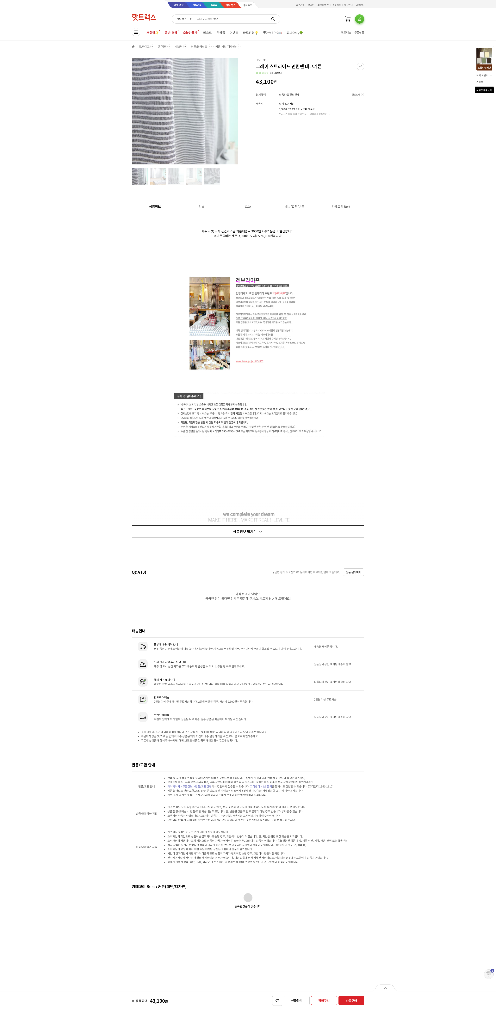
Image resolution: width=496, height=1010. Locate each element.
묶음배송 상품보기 (318, 114)
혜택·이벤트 (482, 75)
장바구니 (324, 1000)
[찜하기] (277, 1001)
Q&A (248, 206)
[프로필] (359, 19)
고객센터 (360, 4)
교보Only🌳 (295, 32)
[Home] (133, 46)
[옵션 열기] (385, 987)
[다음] (239, 113)
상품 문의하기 (353, 572)
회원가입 (300, 4)
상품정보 (155, 206)
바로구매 (351, 1000)
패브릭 (179, 46)
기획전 (479, 81)
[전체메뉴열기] (136, 32)
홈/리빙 (162, 46)
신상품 (220, 32)
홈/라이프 (144, 46)
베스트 (207, 32)
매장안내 (348, 4)
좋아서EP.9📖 (272, 32)
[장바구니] (347, 18)
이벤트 (234, 32)
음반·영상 (171, 32)
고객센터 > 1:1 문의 (261, 786)
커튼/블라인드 (199, 46)
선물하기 (296, 1000)
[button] (360, 66)
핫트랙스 (181, 19)
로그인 (311, 4)
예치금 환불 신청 (484, 90)
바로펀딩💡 (250, 32)
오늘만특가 (190, 32)
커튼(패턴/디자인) (225, 46)
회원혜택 (322, 4)
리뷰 (201, 206)
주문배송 (336, 4)
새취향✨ (152, 32)
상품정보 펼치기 (245, 531)
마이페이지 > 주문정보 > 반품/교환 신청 (189, 786)
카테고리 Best (341, 206)
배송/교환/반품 (294, 206)
